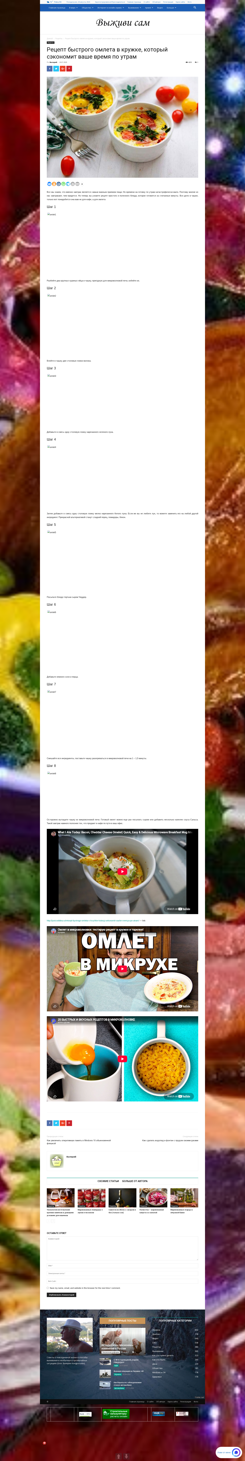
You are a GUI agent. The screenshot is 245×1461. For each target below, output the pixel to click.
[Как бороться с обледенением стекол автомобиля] (105, 1385)
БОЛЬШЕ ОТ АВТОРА (135, 1181)
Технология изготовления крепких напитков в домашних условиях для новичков (60, 1212)
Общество (86, 7)
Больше (170, 7)
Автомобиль (119, 1388)
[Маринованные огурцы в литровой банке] (184, 1197)
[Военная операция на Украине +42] (105, 1374)
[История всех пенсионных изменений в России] (122, 1341)
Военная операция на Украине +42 (128, 1371)
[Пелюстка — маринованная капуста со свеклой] (153, 1197)
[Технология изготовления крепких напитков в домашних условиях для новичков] (61, 1197)
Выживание (133, 7)
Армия (148, 7)
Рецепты (58, 38)
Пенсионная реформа (110, 1352)
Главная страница (134, 2)
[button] (194, 8)
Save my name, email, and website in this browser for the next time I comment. (85, 1288)
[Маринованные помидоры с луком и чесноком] (91, 1197)
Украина (118, 1374)
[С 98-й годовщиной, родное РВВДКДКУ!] (105, 1361)
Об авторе (156, 2)
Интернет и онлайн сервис (110, 7)
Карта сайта (180, 2)
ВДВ (116, 1366)
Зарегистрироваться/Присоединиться (110, 2)
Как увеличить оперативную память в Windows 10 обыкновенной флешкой (79, 1142)
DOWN (126, 1456)
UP (118, 1456)
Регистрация (168, 2)
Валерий (53, 62)
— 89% (85, 1414)
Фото (190, 2)
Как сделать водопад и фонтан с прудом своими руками (170, 1140)
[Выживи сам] (122, 22)
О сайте (147, 2)
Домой (50, 38)
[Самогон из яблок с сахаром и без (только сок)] (122, 1197)
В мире (72, 7)
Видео (160, 7)
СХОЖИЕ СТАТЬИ (108, 1181)
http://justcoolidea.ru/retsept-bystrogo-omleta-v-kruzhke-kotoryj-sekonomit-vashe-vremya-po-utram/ (93, 920)
